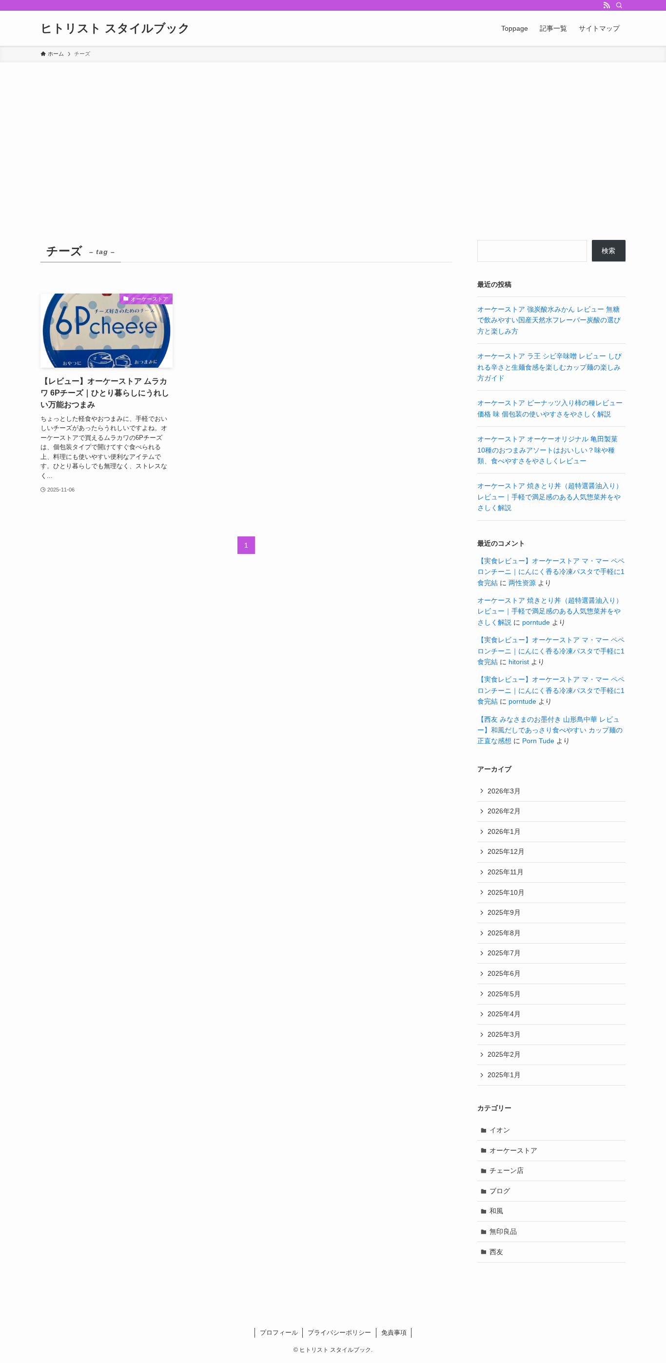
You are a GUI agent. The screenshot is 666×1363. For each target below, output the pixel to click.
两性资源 (522, 583)
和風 (496, 1211)
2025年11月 (506, 872)
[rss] (606, 5)
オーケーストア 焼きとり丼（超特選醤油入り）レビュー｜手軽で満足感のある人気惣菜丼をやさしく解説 (550, 497)
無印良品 (503, 1231)
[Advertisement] (333, 135)
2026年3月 (504, 791)
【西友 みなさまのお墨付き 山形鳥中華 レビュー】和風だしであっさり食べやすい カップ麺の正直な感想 (550, 730)
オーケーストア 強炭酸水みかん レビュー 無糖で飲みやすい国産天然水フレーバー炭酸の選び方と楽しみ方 (549, 320)
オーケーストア (513, 1150)
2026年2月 (504, 811)
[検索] (619, 5)
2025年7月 (504, 953)
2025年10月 (506, 892)
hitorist (519, 662)
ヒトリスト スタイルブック (115, 28)
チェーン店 (507, 1170)
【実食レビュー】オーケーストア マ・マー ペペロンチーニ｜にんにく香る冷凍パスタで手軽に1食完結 (551, 572)
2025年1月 (504, 1075)
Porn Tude (538, 741)
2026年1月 (504, 831)
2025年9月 (504, 912)
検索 (608, 251)
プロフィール (279, 1332)
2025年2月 (504, 1054)
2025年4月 (504, 1014)
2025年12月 (506, 851)
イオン (500, 1130)
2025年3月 (504, 1034)
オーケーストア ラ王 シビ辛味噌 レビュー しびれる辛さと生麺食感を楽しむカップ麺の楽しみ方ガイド (549, 367)
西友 (496, 1252)
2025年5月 (504, 994)
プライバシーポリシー (339, 1332)
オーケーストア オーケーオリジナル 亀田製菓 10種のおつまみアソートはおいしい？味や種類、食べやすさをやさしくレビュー (547, 450)
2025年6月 (504, 973)
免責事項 (394, 1332)
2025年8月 (504, 933)
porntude (536, 622)
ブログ (500, 1191)
